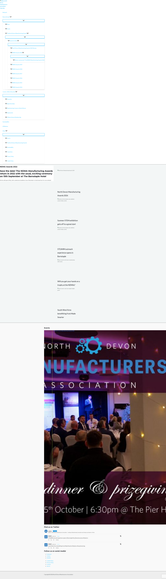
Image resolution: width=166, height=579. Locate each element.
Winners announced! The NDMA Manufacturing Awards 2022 (30, 60)
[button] (11, 17)
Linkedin (49, 558)
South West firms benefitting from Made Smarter (66, 313)
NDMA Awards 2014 (17, 87)
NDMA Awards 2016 (17, 78)
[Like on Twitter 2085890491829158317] (54, 540)
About (4, 131)
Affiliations (5, 126)
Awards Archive (13, 40)
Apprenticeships (11, 103)
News (8, 24)
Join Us (8, 138)
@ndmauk (54, 536)
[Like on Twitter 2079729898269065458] (54, 548)
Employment (10, 112)
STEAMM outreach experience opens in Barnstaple (65, 252)
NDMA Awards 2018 (17, 69)
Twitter (48, 556)
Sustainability (6, 122)
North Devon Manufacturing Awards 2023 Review (24, 48)
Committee (9, 152)
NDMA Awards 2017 (17, 73)
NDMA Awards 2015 (17, 82)
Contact (49, 564)
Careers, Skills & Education (9, 91)
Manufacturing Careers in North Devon (16, 108)
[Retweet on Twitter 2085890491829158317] (51, 540)
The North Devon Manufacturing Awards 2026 (63, 331)
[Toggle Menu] (24, 20)
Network (5, 12)
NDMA (50, 536)
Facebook (49, 554)
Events (8, 29)
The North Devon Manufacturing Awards (17, 33)
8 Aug (58, 536)
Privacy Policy (10, 156)
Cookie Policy (10, 161)
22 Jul (58, 544)
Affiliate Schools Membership (14, 117)
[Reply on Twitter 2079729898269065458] (49, 548)
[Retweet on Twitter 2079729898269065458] (51, 548)
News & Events (6, 17)
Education (9, 99)
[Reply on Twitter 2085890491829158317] (49, 540)
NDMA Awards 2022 (17, 52)
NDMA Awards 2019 (17, 64)
